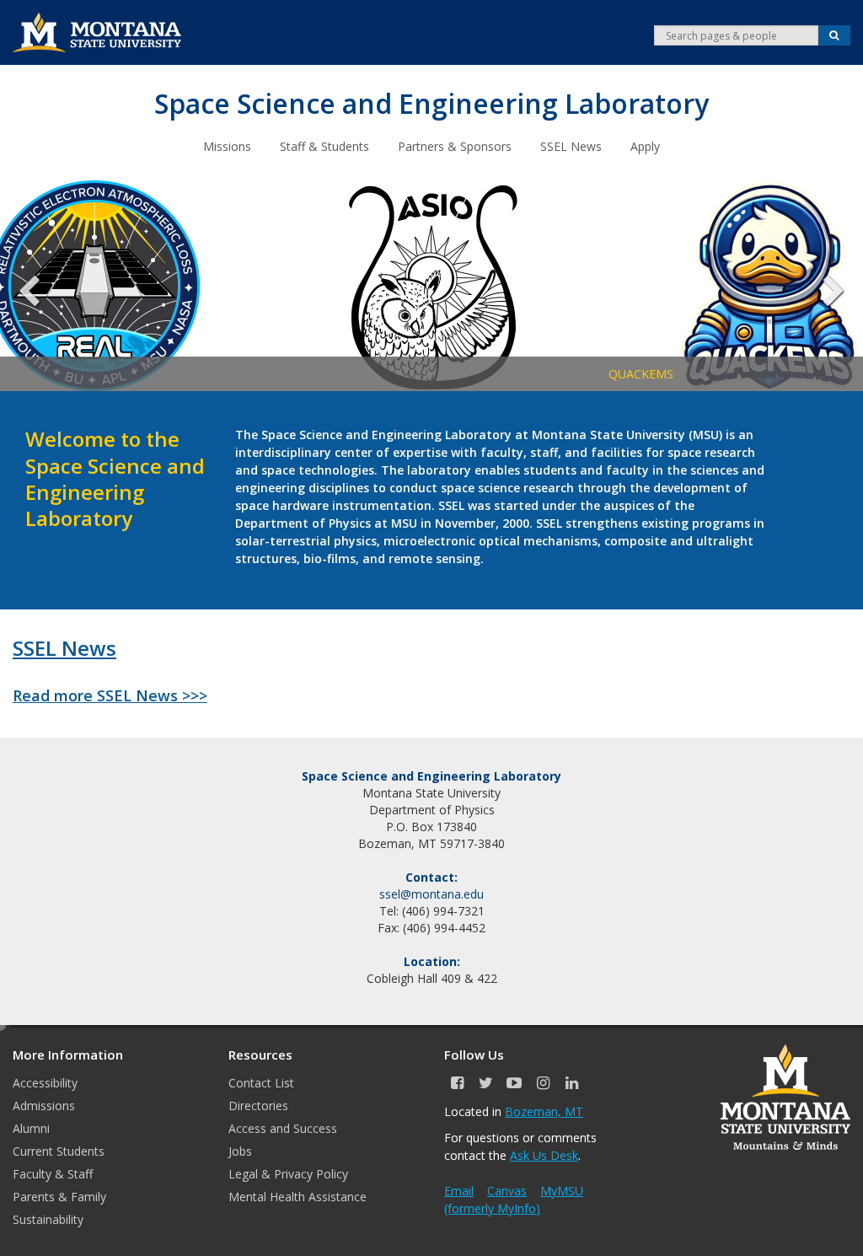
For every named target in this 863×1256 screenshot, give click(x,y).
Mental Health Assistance (297, 1197)
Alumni (31, 1128)
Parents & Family (59, 1197)
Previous (42, 285)
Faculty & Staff (53, 1174)
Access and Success (282, 1128)
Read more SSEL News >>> (110, 695)
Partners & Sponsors (455, 146)
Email (459, 1191)
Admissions (44, 1106)
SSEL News (571, 146)
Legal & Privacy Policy (288, 1174)
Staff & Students (324, 146)
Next (821, 285)
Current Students (59, 1151)
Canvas (507, 1191)
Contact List (261, 1083)
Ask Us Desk (544, 1155)
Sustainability (48, 1219)
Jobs (240, 1151)
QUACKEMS (329, 374)
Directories (258, 1106)
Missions (227, 146)
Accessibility (45, 1083)
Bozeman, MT (544, 1111)
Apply (645, 146)
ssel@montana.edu (431, 894)
